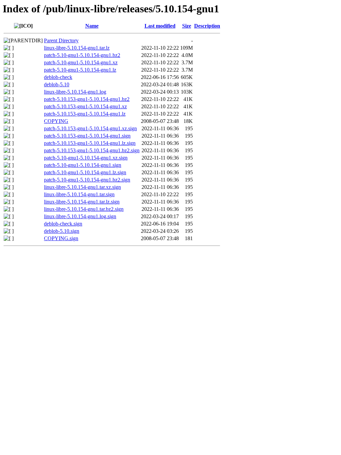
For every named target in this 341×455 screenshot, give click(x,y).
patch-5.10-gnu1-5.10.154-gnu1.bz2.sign (87, 180)
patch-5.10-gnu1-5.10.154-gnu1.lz (80, 70)
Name (92, 26)
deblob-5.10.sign (61, 231)
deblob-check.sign (63, 224)
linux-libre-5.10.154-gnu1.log (75, 92)
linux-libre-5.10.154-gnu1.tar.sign (79, 194)
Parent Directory (61, 40)
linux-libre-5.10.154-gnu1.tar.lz (77, 48)
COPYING (56, 121)
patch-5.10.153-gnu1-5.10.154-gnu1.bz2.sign (92, 150)
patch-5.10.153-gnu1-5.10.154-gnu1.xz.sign (90, 128)
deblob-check (58, 77)
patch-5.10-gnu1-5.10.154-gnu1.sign (82, 165)
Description (207, 26)
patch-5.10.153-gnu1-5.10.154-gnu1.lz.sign (90, 143)
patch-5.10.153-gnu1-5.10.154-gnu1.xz (85, 106)
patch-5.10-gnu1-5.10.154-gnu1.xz (81, 62)
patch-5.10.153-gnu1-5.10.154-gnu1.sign (87, 136)
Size (186, 26)
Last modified (160, 26)
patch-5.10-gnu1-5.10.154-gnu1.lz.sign (85, 172)
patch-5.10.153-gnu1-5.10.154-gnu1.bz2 (87, 99)
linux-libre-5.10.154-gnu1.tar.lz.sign (82, 202)
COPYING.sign (61, 238)
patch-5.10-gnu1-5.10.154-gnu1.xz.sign (86, 158)
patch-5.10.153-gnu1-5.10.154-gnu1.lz (85, 114)
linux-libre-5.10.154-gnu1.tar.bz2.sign (84, 209)
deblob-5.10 (56, 84)
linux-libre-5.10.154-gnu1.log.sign (80, 216)
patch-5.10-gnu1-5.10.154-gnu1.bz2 (82, 55)
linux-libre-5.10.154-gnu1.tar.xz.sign (82, 187)
